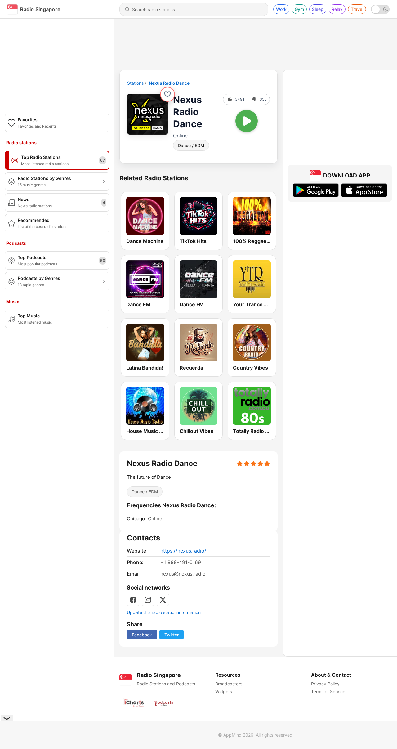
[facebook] (133, 600)
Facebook (142, 634)
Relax (337, 9)
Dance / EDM (191, 145)
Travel (357, 9)
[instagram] (148, 600)
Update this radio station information (164, 612)
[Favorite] (167, 94)
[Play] (246, 121)
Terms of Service (328, 691)
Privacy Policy (325, 683)
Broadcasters (228, 683)
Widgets (223, 691)
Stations (135, 83)
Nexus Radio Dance (169, 83)
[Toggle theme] (380, 9)
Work (281, 9)
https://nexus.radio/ (183, 551)
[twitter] (163, 600)
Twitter (171, 634)
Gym (299, 9)
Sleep (317, 9)
